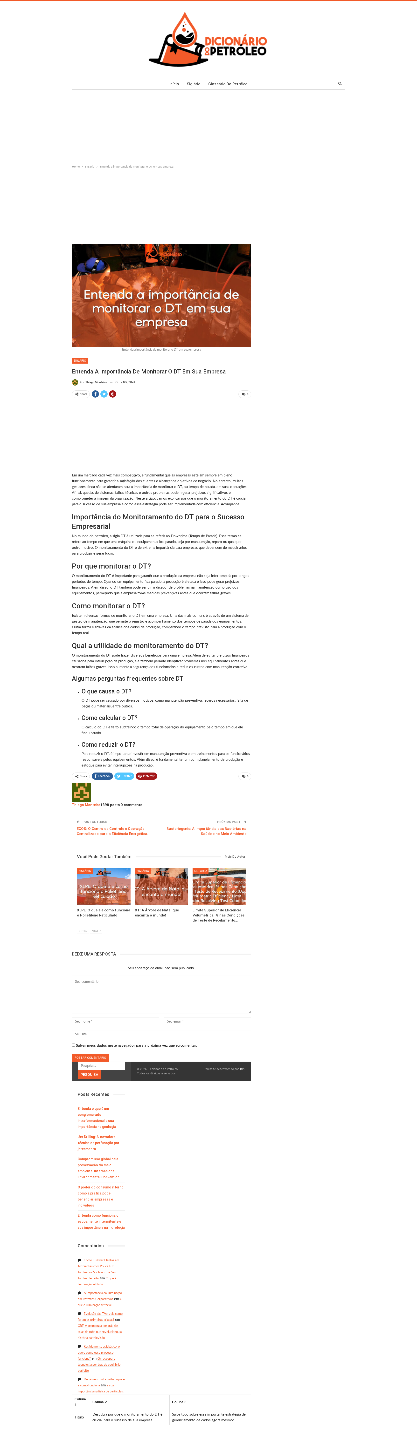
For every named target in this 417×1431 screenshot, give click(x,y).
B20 (242, 1069)
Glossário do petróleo (228, 84)
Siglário (194, 84)
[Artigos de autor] (81, 792)
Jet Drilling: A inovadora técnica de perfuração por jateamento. (98, 1143)
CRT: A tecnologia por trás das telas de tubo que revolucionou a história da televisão (100, 1332)
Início (174, 84)
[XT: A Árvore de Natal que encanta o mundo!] (161, 886)
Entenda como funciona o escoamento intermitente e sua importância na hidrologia (101, 1221)
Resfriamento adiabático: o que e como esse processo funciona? (99, 1352)
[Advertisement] (208, 126)
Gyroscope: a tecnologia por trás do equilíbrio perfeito (99, 1364)
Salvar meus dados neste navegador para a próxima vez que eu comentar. (136, 1045)
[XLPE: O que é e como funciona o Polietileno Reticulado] (104, 886)
